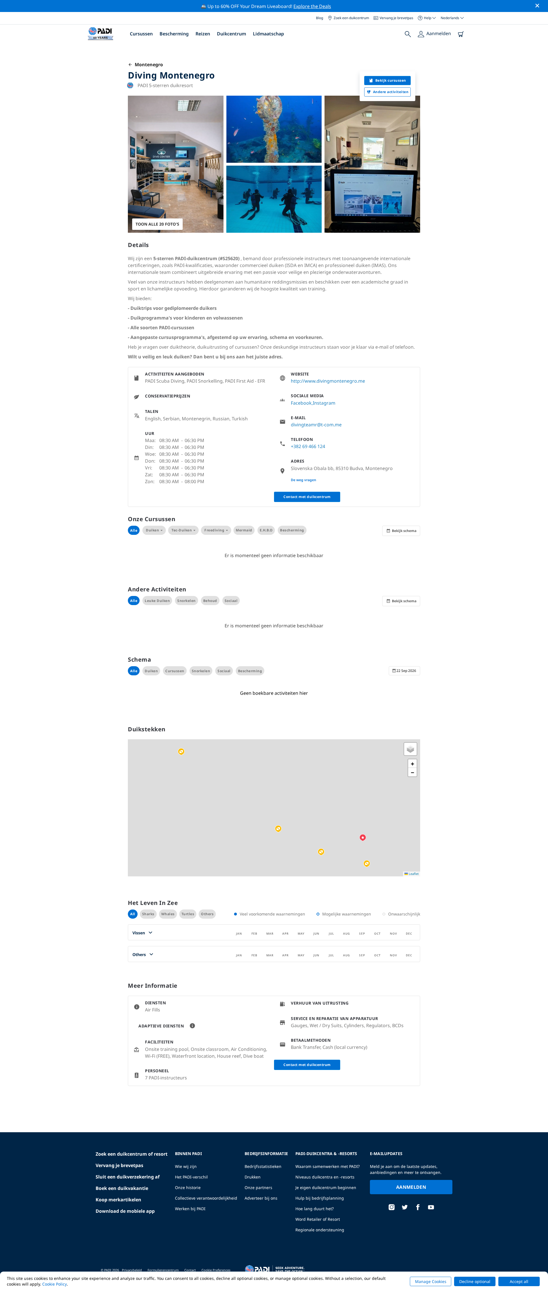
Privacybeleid (132, 1270)
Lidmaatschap (268, 34)
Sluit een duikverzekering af (128, 1177)
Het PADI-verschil (191, 1177)
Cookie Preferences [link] (216, 1270)
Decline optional (474, 1281)
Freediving (214, 530)
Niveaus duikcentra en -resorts (324, 1177)
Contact (190, 1270)
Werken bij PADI (190, 1208)
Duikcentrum (231, 34)
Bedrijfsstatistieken (263, 1166)
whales (168, 913)
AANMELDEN (411, 1187)
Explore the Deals (312, 6)
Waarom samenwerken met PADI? (327, 1166)
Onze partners (258, 1187)
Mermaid (244, 530)
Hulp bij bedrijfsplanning (319, 1198)
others (207, 913)
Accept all (519, 1281)
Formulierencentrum (163, 1270)
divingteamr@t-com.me (316, 424)
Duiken (152, 530)
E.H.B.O (266, 530)
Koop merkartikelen (118, 1199)
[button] (321, 852)
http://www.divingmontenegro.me (328, 381)
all (132, 913)
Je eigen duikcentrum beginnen (325, 1187)
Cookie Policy (54, 1284)
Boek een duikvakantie (122, 1188)
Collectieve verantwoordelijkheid (206, 1198)
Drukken (253, 1177)
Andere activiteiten (391, 91)
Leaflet (413, 874)
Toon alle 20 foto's (157, 224)
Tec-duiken (182, 530)
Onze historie (188, 1187)
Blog (319, 17)
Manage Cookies (430, 1281)
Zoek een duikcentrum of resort (132, 1154)
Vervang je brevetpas (396, 17)
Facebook (301, 403)
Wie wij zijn (186, 1166)
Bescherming (174, 34)
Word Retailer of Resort (317, 1219)
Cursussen (141, 34)
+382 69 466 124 (308, 446)
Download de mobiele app (125, 1211)
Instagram (324, 403)
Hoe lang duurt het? (314, 1208)
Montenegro (147, 64)
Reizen (203, 34)
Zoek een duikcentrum (351, 17)
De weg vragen (303, 479)
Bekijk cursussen (390, 80)
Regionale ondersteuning (319, 1229)
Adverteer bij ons (261, 1198)
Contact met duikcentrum (307, 496)
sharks (148, 913)
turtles (188, 913)
